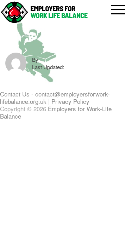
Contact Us (15, 93)
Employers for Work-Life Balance (56, 112)
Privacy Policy (70, 101)
